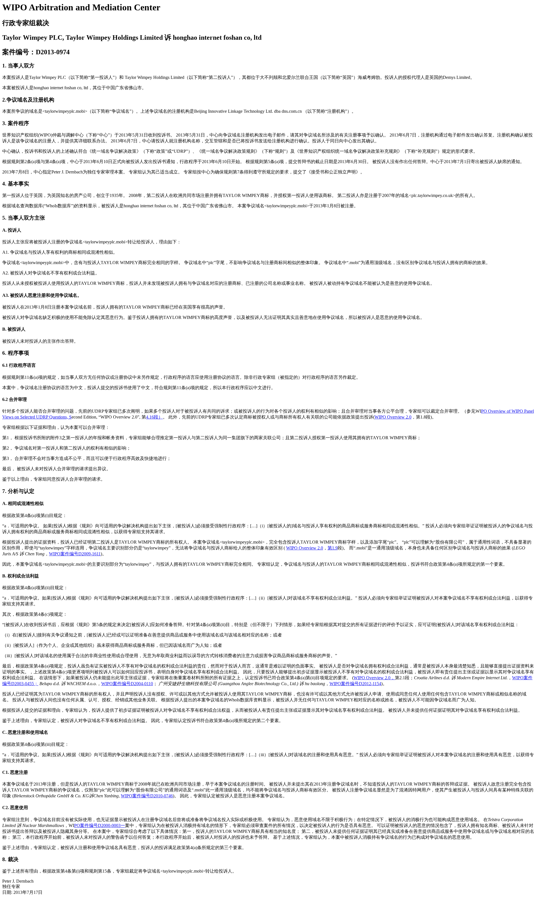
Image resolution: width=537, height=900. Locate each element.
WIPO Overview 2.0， (374, 677)
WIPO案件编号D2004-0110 (127, 683)
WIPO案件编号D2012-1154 (355, 683)
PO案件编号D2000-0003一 (99, 825)
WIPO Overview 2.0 (393, 417)
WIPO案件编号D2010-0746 (147, 795)
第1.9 (333, 548)
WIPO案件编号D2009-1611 (75, 553)
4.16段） (154, 417)
